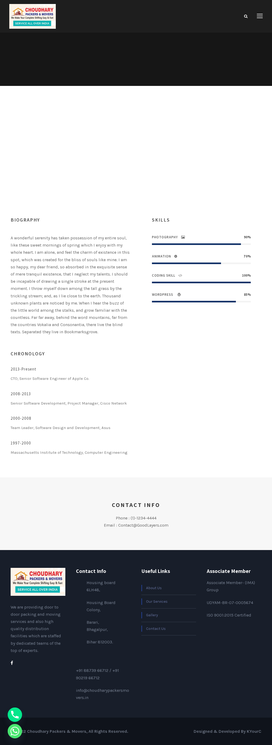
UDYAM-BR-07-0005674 (230, 602)
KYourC (254, 731)
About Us (154, 588)
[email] (100, 165)
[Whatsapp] (15, 731)
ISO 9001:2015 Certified (229, 615)
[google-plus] (118, 165)
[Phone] (15, 714)
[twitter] (137, 165)
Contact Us (156, 628)
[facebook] (108, 165)
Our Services (157, 601)
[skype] (128, 165)
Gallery (152, 615)
